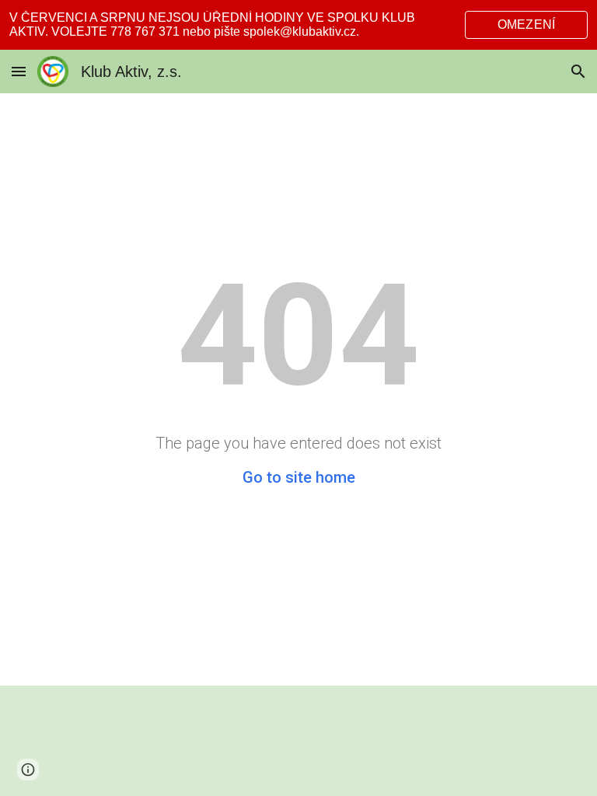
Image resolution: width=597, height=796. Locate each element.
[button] (18, 71)
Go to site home (299, 477)
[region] (298, 25)
